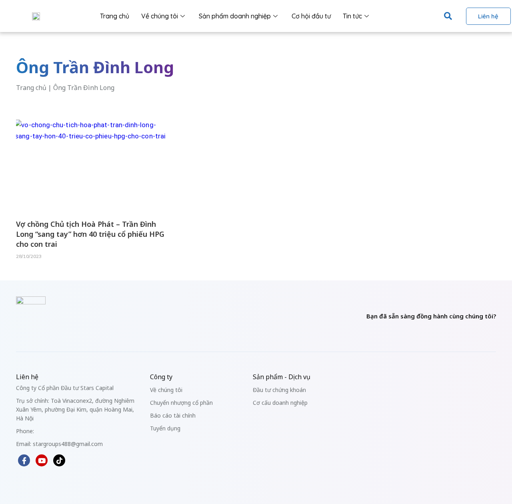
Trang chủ (114, 16)
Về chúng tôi (159, 16)
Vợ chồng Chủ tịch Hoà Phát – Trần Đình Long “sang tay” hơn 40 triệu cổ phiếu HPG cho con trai (90, 234)
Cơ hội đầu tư (311, 16)
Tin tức (352, 16)
